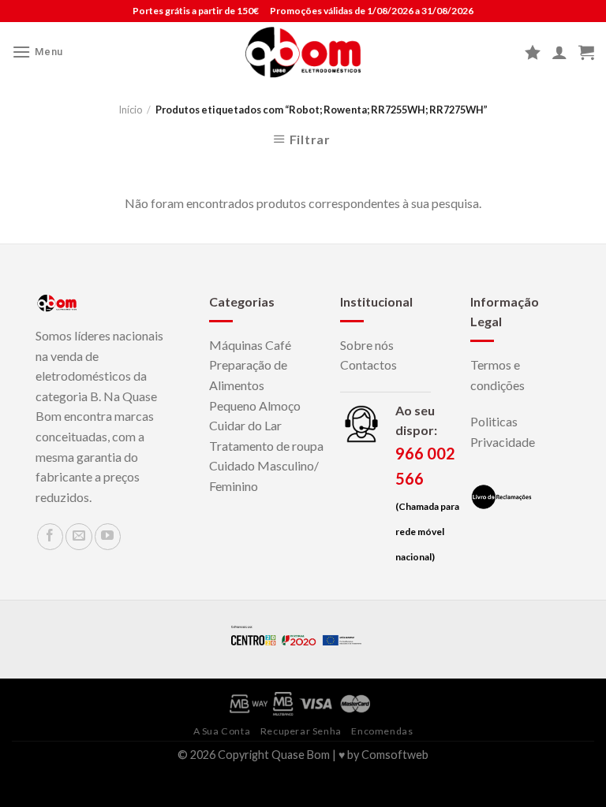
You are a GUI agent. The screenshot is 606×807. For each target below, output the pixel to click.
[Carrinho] (586, 52)
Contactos (368, 364)
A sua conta (222, 731)
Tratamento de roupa (266, 445)
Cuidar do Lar (245, 425)
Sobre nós (367, 344)
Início (130, 109)
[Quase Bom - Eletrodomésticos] (303, 52)
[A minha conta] (559, 52)
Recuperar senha (301, 731)
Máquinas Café (250, 344)
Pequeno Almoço (255, 405)
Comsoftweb (394, 754)
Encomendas (382, 731)
